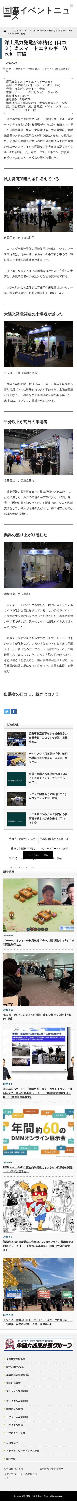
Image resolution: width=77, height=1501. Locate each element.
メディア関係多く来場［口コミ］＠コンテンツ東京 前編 (48, 796)
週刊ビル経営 (13, 1383)
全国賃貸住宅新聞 (15, 1359)
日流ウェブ (12, 1443)
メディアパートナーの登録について (20, 1476)
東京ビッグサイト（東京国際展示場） (38, 70)
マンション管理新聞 (17, 1391)
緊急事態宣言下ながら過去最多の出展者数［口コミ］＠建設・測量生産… (48, 737)
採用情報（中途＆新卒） (52, 1468)
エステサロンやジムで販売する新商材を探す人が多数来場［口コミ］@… (48, 818)
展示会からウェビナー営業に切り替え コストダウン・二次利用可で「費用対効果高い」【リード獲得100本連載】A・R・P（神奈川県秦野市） (37, 1093)
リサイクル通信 (14, 1425)
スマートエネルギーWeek (20, 69)
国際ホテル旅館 (14, 1409)
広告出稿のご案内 (13, 1468)
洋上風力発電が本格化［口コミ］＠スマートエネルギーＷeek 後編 (53, 840)
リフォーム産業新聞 (17, 1417)
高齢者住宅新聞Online (18, 1375)
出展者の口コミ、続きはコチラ (31, 694)
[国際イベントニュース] (36, 13)
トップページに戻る (38, 855)
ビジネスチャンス (15, 1433)
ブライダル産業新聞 (17, 1401)
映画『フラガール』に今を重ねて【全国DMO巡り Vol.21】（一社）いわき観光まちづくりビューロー (23, 840)
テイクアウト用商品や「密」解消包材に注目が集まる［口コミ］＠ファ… (48, 757)
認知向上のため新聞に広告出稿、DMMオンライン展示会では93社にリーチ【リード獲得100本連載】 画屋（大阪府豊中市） (38, 1246)
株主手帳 (11, 1459)
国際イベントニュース (36, 1496)
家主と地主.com (15, 1367)
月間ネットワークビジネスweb (22, 1450)
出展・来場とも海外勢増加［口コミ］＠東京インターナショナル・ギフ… (48, 778)
